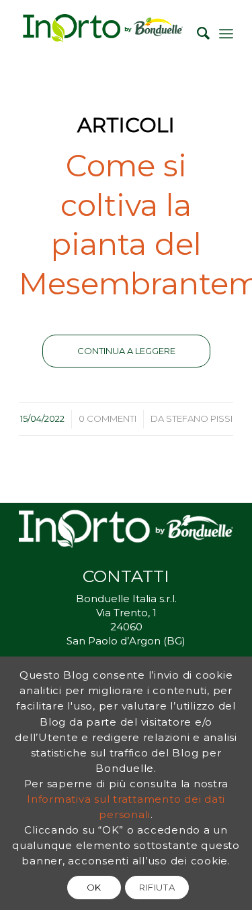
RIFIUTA (157, 887)
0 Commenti (107, 418)
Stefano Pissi (199, 418)
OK (94, 887)
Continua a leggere (126, 350)
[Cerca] (196, 33)
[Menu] (226, 33)
